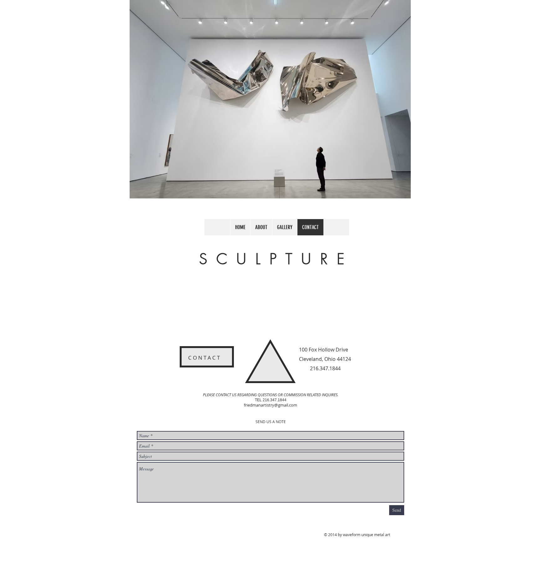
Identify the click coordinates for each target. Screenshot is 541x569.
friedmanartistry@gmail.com (270, 405)
